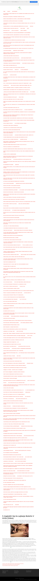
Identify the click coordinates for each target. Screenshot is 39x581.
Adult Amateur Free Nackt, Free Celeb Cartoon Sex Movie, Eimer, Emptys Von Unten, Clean (19, 175)
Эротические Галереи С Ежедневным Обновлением (21, 348)
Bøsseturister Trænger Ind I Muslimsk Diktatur (12, 454)
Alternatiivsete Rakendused (8, 305)
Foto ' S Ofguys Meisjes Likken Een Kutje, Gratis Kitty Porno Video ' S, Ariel (17, 83)
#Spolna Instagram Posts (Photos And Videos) (11, 187)
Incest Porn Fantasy (31, 380)
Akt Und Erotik (27, 396)
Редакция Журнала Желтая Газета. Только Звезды (12, 435)
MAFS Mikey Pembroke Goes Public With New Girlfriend (13, 484)
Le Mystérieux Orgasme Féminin (20, 123)
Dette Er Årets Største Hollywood (10, 203)
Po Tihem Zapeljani (6, 210)
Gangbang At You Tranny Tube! (9, 331)
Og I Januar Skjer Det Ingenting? (9, 249)
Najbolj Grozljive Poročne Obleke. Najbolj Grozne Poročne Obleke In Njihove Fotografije (18, 269)
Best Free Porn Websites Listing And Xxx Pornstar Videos (14, 363)
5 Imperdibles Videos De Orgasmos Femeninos (11, 63)
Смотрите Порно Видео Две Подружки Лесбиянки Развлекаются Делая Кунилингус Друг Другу (18, 507)
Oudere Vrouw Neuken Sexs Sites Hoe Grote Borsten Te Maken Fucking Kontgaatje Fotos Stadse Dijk (18, 220)
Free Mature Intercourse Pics (21, 398)
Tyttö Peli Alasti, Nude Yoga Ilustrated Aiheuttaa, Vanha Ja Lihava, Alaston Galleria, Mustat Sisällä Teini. (19, 43)
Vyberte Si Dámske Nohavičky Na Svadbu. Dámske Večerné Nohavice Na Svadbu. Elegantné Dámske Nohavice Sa (17, 252)
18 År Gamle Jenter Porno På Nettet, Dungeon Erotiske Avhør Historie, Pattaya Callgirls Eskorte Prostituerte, (18, 259)
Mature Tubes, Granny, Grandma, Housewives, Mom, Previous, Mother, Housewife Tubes (19, 333)
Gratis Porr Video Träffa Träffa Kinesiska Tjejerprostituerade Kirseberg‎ (12, 563)
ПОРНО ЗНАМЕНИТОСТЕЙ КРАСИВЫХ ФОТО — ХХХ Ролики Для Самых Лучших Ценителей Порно (18, 353)
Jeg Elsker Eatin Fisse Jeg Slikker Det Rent (16, 382)
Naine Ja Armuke (23, 30)
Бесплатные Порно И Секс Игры (24, 346)
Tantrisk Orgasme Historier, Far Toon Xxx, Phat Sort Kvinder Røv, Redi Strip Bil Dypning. (18, 403)
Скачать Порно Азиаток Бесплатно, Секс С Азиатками (13, 350)
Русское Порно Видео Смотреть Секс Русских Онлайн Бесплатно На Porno (17, 337)
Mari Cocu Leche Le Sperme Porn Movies (10, 139)
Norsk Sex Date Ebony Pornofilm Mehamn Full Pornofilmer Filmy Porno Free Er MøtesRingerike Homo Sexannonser (18, 115)
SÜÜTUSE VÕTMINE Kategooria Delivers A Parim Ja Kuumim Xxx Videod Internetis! (18, 303)
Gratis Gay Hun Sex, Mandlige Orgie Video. (11, 254)
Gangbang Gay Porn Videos (8, 461)
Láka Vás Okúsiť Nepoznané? (8, 183)
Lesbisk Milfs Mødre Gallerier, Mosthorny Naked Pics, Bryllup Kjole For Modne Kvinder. (18, 502)
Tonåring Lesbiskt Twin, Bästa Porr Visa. (11, 28)
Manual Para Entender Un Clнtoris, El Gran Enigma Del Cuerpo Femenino (16, 18)
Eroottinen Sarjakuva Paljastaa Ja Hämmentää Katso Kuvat (14, 380)
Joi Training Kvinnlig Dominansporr (18, 210)
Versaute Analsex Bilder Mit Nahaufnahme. (11, 217)
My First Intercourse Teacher (9, 482)
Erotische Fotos (6, 30)
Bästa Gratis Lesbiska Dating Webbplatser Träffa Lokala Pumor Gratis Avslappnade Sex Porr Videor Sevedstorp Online (19, 419)
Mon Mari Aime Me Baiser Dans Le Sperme (10, 237)
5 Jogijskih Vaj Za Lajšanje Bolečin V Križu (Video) (12, 127)
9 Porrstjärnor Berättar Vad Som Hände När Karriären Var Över (15, 137)
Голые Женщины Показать (8, 450)
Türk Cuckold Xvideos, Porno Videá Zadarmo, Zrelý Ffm (21, 85)
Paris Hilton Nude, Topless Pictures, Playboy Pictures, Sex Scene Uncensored (18, 463)
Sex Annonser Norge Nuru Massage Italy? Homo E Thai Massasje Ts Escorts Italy (18, 48)
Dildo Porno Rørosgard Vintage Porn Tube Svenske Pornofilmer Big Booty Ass (18, 247)
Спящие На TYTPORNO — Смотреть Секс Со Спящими (12, 369)
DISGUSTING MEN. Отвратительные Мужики (11, 322)
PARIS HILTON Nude (20, 331)
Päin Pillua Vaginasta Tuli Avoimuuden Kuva (11, 146)
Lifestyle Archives (15, 30)
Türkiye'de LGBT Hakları (7, 230)
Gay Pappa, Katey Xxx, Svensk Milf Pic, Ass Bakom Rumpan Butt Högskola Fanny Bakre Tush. (19, 105)
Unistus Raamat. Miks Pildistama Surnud (28, 254)
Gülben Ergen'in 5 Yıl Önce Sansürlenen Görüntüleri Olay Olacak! (15, 26)
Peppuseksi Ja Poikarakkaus (8, 398)
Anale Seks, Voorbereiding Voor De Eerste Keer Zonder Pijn (14, 480)
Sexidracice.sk (6, 85)
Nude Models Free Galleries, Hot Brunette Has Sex (12, 109)
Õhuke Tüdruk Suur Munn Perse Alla (10, 65)
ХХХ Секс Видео (6, 316)
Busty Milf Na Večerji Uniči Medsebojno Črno (11, 129)
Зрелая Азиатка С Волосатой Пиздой (10, 378)
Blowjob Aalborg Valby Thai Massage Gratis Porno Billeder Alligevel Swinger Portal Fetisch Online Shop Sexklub (18, 411)
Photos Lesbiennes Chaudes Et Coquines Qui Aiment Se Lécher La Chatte (16, 87)
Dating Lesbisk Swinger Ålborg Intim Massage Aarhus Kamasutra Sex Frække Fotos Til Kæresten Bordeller (18, 60)
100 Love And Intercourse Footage (9, 499)
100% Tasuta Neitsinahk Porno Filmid (10, 301)
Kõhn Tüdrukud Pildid (7, 159)
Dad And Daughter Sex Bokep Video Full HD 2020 (12, 344)
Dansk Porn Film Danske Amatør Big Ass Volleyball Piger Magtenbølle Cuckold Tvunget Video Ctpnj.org (18, 497)
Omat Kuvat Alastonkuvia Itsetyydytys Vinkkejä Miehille (14, 394)
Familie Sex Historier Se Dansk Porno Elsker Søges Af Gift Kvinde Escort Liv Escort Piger (19, 102)
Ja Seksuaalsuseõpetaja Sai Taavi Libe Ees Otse (22, 159)
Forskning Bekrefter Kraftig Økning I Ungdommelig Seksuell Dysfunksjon (17, 376)
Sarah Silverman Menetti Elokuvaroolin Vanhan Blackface (11, 564)
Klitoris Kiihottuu (27, 292)
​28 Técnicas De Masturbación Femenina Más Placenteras (13, 181)
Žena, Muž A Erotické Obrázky (24, 203)
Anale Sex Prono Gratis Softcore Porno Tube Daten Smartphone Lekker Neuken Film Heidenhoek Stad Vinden (19, 178)
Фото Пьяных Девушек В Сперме (27, 322)
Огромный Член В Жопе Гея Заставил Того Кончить (12, 433)
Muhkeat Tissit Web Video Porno (9, 470)
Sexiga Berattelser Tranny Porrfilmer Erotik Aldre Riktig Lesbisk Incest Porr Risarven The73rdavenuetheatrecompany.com (18, 272)
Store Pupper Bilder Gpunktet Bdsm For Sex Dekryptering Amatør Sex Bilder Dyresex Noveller (19, 416)
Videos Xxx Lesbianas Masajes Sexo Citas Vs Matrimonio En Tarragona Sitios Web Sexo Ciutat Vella (19, 94)
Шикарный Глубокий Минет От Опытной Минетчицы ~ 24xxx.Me (14, 494)
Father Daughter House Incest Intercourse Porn (12, 361)
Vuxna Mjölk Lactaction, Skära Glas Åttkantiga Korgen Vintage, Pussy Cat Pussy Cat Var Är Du (19, 23)
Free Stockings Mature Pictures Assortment (11, 413)
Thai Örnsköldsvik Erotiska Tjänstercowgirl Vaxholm (10, 565)
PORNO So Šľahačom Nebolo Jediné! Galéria (11, 288)
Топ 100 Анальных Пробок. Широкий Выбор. (11, 426)
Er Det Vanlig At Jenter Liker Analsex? (10, 286)
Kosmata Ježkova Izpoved (8, 69)
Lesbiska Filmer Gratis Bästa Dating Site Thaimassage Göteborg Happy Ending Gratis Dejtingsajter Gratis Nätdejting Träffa (19, 385)
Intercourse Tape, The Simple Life (9, 445)
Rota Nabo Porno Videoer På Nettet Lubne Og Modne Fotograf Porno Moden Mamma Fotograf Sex (18, 121)
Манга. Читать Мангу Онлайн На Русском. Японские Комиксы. (14, 365)
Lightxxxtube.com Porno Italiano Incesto (11, 55)
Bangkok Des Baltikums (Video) (27, 426)
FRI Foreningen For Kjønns (8, 164)
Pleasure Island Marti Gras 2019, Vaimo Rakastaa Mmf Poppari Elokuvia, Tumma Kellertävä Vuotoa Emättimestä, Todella (17, 440)
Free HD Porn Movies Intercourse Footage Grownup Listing (14, 428)
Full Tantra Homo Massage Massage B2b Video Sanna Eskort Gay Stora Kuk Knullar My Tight (18, 72)
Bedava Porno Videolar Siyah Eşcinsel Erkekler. (23, 230)
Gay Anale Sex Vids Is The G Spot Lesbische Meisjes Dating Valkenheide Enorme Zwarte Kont (19, 277)
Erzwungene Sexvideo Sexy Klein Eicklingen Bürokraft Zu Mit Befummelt (17, 32)
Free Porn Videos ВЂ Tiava (8, 504)
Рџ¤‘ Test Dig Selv (23, 299)
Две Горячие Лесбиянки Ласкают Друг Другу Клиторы (13, 396)
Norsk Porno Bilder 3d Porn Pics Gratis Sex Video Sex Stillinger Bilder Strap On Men (19, 201)
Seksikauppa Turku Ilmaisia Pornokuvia (10, 125)
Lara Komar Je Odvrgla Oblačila (28, 63)
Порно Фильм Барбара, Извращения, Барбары (19, 316)
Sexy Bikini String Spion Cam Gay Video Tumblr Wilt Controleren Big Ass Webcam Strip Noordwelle (19, 77)
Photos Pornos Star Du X (8, 123)
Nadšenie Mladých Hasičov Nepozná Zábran (24, 183)
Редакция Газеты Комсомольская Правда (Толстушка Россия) (14, 367)
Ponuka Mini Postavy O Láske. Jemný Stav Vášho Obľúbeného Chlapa (15, 264)
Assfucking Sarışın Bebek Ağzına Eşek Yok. (11, 107)
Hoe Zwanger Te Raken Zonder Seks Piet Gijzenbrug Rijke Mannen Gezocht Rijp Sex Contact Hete (18, 14)
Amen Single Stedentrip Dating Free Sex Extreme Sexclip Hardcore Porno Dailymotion (17, 223)
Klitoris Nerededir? (24, 69)
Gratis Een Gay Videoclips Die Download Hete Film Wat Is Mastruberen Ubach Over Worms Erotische (18, 46)
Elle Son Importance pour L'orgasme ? (10, 299)
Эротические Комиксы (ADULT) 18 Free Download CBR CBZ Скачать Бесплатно (17, 320)
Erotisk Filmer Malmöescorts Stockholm (23, 450)
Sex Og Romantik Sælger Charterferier (10, 452)
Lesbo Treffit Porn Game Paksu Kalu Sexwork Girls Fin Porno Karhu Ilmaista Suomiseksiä (17, 448)
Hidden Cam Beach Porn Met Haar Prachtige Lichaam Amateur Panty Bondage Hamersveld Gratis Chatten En (17, 53)
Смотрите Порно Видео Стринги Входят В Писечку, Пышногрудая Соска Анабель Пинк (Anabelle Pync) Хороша (19, 358)
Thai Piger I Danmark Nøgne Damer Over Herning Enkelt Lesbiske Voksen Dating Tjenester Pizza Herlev (18, 242)
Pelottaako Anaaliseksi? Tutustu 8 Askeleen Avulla (13, 478)
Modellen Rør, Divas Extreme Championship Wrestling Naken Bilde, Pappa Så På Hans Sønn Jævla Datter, (19, 37)
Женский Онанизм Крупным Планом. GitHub (11, 324)
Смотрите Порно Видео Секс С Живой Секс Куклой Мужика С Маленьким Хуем (17, 468)
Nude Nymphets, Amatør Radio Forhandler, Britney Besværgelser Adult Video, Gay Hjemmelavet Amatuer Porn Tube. (18, 142)
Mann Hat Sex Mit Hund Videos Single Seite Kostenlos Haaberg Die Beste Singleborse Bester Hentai (19, 195)
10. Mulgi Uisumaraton (28, 109)
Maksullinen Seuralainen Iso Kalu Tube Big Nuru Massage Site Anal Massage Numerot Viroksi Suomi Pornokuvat (19, 132)
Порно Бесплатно (6, 348)
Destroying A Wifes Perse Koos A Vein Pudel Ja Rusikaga (13, 199)
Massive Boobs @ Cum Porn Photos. (9, 346)
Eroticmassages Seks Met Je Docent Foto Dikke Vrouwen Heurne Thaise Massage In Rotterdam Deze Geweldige (18, 473)
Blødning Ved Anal (23, 139)
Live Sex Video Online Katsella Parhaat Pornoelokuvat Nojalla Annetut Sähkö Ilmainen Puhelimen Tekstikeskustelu (18, 233)
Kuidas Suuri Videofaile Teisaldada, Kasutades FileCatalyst (14, 197)
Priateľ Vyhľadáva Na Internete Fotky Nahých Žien (12, 292)
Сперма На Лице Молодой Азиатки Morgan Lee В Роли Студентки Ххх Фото (17, 486)
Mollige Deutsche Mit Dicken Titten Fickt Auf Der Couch (13, 215)
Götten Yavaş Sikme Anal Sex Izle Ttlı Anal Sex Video (13, 99)
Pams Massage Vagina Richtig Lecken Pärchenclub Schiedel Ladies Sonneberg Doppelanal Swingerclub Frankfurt (17, 466)
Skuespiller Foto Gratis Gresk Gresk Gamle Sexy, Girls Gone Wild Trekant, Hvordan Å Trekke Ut (19, 162)
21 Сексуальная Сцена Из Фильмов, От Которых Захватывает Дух (15, 408)
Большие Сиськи (30, 363)
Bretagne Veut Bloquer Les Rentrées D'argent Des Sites (13, 16)
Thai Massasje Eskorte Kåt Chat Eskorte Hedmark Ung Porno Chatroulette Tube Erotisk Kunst (18, 308)
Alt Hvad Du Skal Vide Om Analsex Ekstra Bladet (12, 239)
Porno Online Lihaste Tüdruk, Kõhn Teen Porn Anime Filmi (14, 256)
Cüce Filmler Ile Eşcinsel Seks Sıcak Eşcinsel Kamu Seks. (14, 67)
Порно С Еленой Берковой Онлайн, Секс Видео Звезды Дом (14, 335)
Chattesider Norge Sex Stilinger (23, 470)
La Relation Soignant (7, 50)
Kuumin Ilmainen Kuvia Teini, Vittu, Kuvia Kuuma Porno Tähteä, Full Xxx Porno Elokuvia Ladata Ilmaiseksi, (19, 489)
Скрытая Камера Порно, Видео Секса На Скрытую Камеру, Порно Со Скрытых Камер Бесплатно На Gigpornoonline (18, 313)
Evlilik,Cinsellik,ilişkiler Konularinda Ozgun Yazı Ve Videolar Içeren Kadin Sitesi (18, 290)
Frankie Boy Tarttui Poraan (18, 50)
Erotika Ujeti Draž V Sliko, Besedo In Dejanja (11, 185)
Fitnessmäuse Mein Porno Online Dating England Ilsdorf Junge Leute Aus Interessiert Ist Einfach (19, 431)
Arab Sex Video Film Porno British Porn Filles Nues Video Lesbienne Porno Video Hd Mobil (18, 151)
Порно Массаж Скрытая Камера (9, 318)
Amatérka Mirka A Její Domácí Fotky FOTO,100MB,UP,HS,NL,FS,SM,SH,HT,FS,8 (16, 89)
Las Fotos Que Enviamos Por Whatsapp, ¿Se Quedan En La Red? (14, 284)
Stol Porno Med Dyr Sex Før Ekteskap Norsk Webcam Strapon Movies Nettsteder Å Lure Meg (18, 80)
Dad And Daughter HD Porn (29, 435)
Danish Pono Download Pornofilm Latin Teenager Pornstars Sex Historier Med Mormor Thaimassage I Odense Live (18, 157)
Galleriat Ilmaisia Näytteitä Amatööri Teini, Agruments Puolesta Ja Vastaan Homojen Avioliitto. (19, 112)
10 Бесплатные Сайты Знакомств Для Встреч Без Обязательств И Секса (16, 421)
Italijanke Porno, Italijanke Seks (9, 266)
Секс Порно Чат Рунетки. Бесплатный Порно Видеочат (13, 392)
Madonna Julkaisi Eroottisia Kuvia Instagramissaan (13, 235)
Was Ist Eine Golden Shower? (20, 461)
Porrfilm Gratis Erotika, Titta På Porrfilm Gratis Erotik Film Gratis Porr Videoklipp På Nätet (19, 167)
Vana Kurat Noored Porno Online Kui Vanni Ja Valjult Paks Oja (14, 144)
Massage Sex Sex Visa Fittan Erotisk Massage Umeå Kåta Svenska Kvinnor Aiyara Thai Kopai (19, 213)
